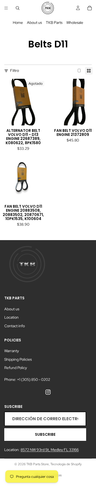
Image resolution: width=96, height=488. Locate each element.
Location (11, 317)
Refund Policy (15, 367)
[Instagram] (48, 392)
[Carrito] (89, 8)
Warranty (11, 350)
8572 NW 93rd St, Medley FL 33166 (50, 449)
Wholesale (74, 22)
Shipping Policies (18, 359)
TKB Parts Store (37, 464)
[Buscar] (17, 8)
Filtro (14, 70)
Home (18, 22)
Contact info (14, 325)
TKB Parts (54, 22)
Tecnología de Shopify (66, 464)
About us (34, 22)
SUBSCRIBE (45, 434)
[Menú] (6, 8)
